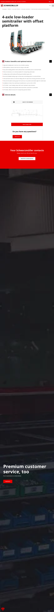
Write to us (17, 136)
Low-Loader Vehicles (16, 9)
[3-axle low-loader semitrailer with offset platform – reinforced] (1, 306)
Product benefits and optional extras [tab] (18, 61)
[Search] (50, 5)
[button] (3, 609)
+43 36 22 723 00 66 (21, 1)
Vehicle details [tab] (10, 95)
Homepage (4, 9)
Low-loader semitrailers (25, 9)
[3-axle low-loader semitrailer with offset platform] (53, 306)
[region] (27, 78)
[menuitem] (51, 2)
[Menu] (52, 5)
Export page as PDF (27, 124)
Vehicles (9, 9)
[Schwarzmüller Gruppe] (16, 5)
